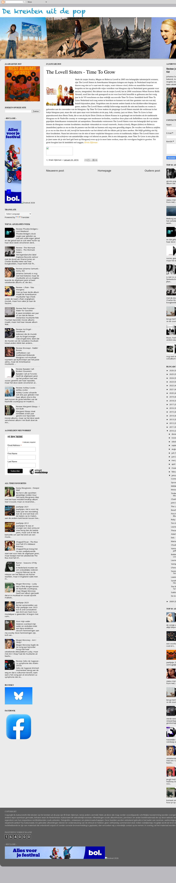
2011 (171, 427)
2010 (171, 431)
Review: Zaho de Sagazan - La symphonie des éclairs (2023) (28, 663)
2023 (171, 382)
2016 (171, 408)
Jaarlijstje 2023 (22, 602)
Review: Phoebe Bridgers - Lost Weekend (27, 230)
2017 (171, 404)
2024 (171, 378)
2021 (171, 389)
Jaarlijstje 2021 (22, 506)
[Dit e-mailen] (85, 160)
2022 (171, 385)
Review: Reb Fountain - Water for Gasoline (26, 309)
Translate (25, 217)
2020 (171, 393)
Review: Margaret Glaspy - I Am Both (27, 407)
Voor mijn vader (23, 621)
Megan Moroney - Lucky (26, 584)
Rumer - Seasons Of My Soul (26, 564)
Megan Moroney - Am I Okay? (26, 641)
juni (173, 456)
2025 (171, 374)
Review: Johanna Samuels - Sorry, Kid (27, 269)
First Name (12, 453)
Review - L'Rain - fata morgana (25, 288)
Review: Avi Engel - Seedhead (24, 330)
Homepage (104, 170)
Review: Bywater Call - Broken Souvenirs (25, 370)
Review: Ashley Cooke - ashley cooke (26, 388)
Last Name (12, 461)
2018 (171, 400)
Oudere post (152, 170)
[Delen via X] (91, 160)
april (174, 464)
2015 (171, 412)
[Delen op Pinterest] (96, 160)
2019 (171, 397)
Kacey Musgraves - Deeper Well (27, 489)
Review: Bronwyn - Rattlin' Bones (27, 349)
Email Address (15, 445)
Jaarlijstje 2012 (22, 523)
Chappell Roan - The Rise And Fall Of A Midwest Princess (27, 544)
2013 (171, 419)
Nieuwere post (55, 170)
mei (173, 460)
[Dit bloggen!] (88, 160)
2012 (171, 423)
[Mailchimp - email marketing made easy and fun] (38, 474)
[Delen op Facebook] (93, 160)
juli (173, 453)
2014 (171, 415)
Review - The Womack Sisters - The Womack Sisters (25, 249)
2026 (171, 370)
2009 (171, 601)
